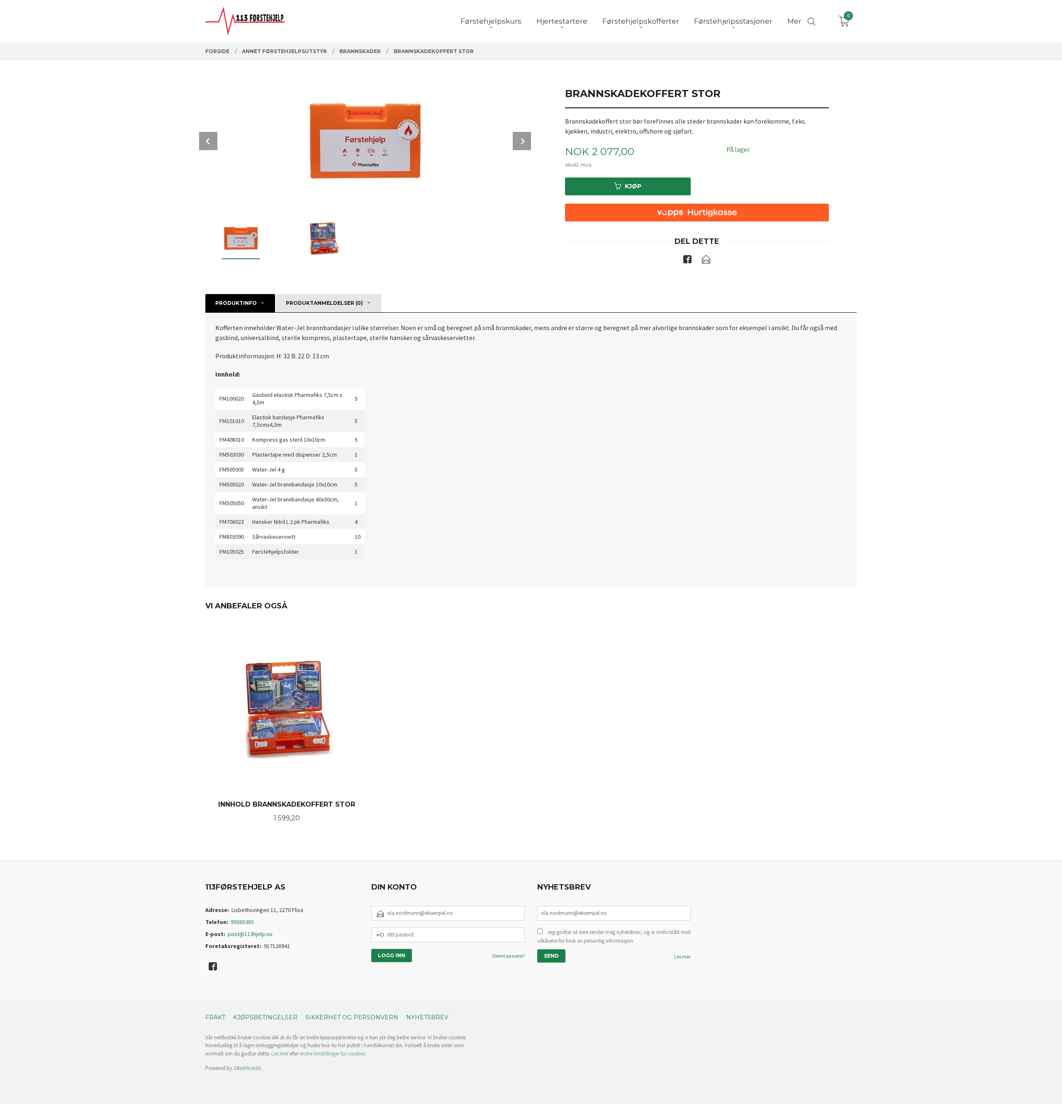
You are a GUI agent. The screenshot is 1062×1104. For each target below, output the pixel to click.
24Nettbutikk (247, 1068)
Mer (794, 21)
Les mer (682, 956)
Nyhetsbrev (427, 1017)
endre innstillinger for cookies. (333, 1053)
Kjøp (633, 186)
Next (522, 141)
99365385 (242, 922)
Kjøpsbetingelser (265, 1017)
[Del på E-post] (706, 260)
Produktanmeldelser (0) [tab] (324, 303)
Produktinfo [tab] (236, 303)
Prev (208, 141)
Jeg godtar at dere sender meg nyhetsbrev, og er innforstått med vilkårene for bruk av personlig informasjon (614, 937)
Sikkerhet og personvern (351, 1017)
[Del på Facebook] (687, 260)
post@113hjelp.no (250, 934)
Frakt (215, 1017)
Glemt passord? (508, 956)
